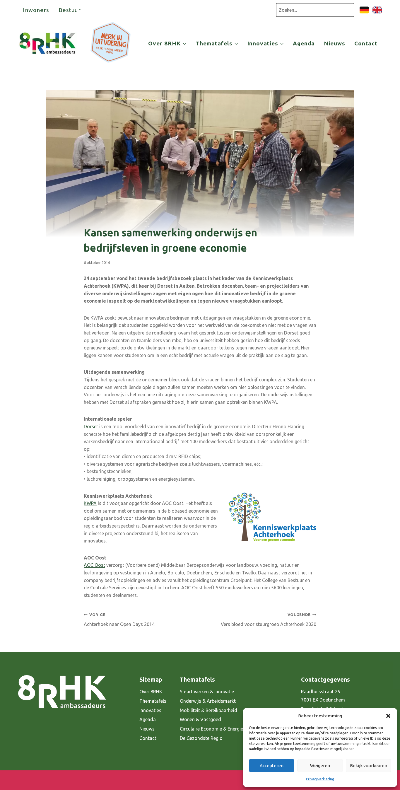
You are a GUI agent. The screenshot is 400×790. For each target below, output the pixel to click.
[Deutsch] (364, 13)
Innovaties (150, 710)
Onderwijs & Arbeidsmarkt (208, 701)
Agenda (304, 43)
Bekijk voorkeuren (368, 765)
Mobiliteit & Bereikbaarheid (208, 710)
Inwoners (36, 10)
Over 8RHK (150, 691)
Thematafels (152, 701)
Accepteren (271, 765)
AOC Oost (94, 565)
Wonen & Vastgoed (200, 719)
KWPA (90, 503)
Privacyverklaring (320, 779)
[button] (388, 716)
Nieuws (334, 43)
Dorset (91, 426)
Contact (365, 43)
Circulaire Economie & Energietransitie (220, 728)
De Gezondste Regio (201, 738)
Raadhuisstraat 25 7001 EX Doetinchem (323, 696)
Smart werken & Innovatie (207, 691)
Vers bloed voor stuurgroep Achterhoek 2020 (268, 619)
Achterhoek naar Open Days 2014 (119, 619)
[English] (377, 13)
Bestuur (70, 10)
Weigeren (320, 765)
